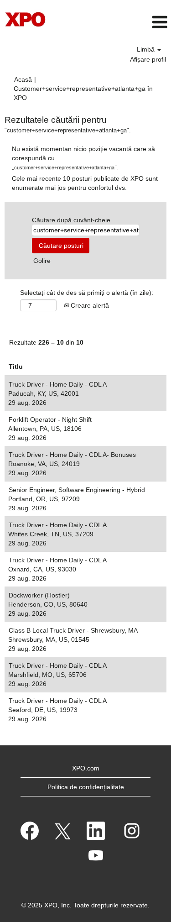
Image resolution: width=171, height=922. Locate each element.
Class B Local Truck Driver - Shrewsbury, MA (73, 630)
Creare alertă (89, 305)
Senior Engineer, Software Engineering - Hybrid (77, 489)
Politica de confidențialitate (85, 787)
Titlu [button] (16, 366)
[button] (142, 22)
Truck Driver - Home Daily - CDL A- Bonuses (72, 454)
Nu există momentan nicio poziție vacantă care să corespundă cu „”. (83, 158)
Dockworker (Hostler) (39, 595)
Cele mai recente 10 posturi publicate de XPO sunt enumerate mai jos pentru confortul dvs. (85, 183)
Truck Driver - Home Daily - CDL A (58, 384)
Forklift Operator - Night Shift (50, 419)
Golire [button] (42, 260)
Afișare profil (148, 59)
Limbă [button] (146, 49)
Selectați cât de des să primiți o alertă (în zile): (86, 292)
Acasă (23, 79)
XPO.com (85, 768)
